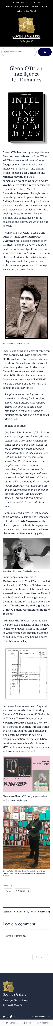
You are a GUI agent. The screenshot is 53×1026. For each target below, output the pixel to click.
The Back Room (20, 912)
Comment (40, 957)
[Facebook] (4, 1016)
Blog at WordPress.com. (41, 1016)
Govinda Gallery (14, 994)
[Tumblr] (15, 1016)
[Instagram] (7, 1016)
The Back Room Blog (39, 912)
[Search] (45, 52)
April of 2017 (34, 253)
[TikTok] (11, 1016)
